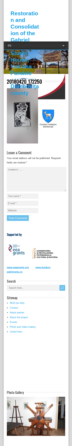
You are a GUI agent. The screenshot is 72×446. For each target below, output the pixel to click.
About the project (19, 317)
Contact (14, 307)
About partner (17, 312)
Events (13, 322)
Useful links (16, 331)
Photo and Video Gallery (23, 327)
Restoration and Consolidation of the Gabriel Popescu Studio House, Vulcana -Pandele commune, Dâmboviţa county (25, 53)
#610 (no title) (17, 303)
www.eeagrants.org (18, 267)
